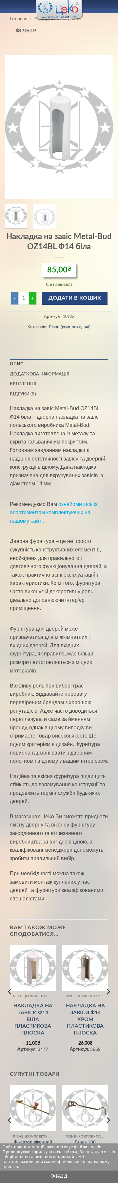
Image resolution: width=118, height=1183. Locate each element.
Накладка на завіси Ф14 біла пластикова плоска (32, 1019)
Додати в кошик (75, 298)
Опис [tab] (16, 364)
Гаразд (59, 1176)
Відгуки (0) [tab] (23, 394)
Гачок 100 (85, 1142)
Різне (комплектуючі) (69, 326)
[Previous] (15, 127)
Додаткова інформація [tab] (39, 374)
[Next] (102, 127)
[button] (9, 6)
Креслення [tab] (23, 384)
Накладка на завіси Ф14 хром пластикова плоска (85, 1019)
